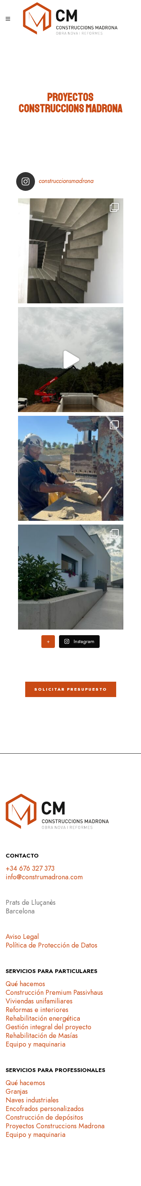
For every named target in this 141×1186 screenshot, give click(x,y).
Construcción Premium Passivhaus (54, 992)
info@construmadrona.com (44, 877)
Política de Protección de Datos (51, 945)
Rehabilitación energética (43, 1018)
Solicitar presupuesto (70, 689)
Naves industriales (32, 1100)
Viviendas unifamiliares (39, 1001)
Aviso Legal (22, 937)
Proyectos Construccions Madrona (55, 1126)
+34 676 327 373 (30, 868)
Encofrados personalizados (45, 1109)
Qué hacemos (25, 984)
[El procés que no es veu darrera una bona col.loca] (70, 468)
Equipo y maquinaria (35, 1044)
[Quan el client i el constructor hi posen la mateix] (70, 577)
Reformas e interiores (37, 1010)
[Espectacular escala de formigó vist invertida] (70, 250)
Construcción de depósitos (44, 1117)
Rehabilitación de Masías (42, 1036)
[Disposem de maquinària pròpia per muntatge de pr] (70, 359)
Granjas (17, 1091)
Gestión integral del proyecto (48, 1027)
